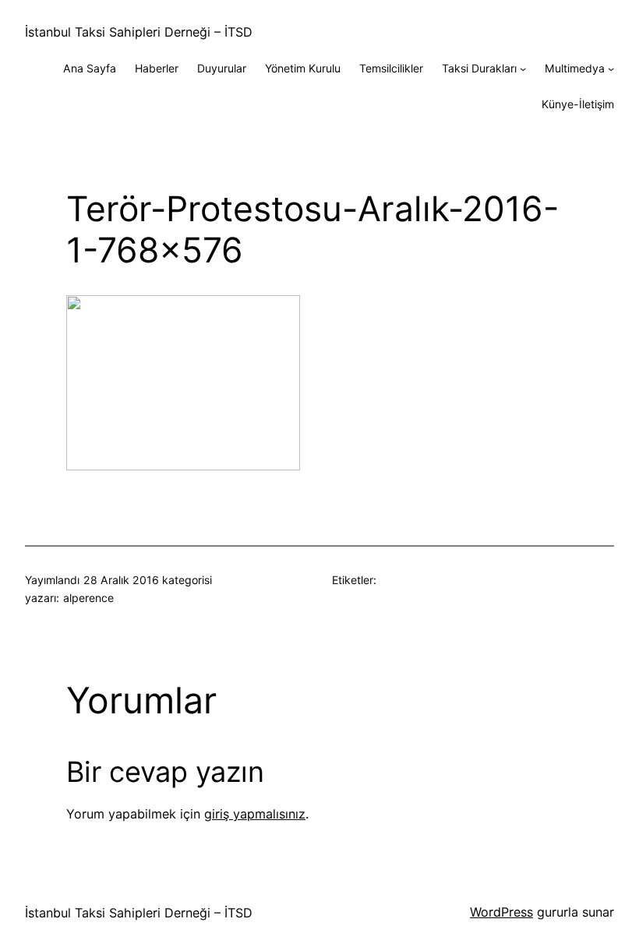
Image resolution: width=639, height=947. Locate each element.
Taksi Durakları (479, 68)
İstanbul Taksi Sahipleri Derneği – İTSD (138, 32)
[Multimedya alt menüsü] (611, 68)
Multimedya (575, 68)
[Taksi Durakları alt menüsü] (523, 68)
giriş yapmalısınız (254, 814)
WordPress (501, 912)
